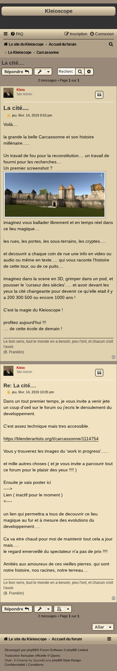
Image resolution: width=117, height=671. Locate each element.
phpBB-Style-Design (66, 660)
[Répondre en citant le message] (99, 94)
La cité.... (13, 63)
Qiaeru (55, 655)
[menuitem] (16, 34)
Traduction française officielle (25, 655)
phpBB (32, 650)
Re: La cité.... (19, 385)
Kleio (21, 90)
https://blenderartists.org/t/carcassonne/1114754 (51, 438)
